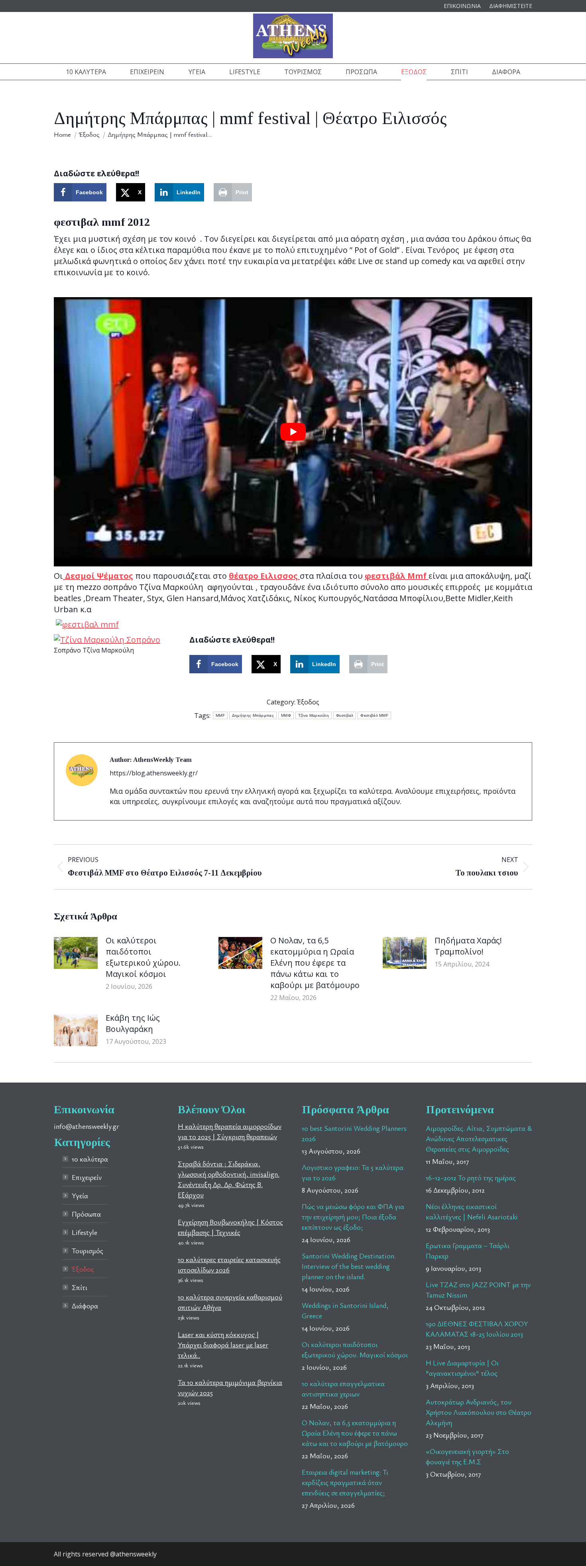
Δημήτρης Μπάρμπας (253, 715)
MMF (220, 715)
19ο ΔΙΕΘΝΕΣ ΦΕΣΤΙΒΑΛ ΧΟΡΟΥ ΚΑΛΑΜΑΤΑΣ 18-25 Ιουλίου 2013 (477, 1329)
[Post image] (76, 953)
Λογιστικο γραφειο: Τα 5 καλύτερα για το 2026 (352, 1172)
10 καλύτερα (90, 1159)
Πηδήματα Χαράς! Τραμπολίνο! (468, 946)
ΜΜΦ (286, 715)
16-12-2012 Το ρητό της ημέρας (471, 1177)
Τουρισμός (87, 1250)
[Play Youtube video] (293, 431)
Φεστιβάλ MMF (374, 715)
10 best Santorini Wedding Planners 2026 (354, 1133)
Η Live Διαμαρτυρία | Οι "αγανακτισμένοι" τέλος (462, 1368)
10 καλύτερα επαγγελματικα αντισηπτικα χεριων (343, 1388)
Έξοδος (308, 702)
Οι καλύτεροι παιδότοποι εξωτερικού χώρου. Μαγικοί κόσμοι (143, 957)
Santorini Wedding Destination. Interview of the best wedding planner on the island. (349, 1266)
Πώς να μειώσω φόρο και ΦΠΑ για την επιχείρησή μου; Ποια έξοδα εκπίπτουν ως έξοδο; (353, 1216)
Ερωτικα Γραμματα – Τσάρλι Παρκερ (467, 1250)
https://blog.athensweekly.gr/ (154, 773)
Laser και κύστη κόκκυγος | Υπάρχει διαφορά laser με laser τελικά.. (223, 1344)
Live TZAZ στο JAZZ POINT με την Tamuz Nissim (478, 1290)
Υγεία (80, 1195)
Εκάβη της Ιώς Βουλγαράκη (133, 1023)
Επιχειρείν (87, 1177)
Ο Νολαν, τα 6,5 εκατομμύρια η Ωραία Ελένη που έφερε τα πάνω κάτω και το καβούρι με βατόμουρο (315, 962)
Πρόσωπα (86, 1214)
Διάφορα (85, 1305)
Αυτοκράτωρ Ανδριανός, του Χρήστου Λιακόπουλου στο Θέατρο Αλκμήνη (478, 1412)
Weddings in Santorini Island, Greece (345, 1310)
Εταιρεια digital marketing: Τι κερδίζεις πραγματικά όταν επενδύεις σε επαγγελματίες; (345, 1482)
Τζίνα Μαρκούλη (313, 715)
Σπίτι (79, 1287)
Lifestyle (84, 1232)
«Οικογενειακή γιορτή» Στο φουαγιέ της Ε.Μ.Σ (467, 1456)
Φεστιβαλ (344, 715)
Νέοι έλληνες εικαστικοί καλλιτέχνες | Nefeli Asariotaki (472, 1211)
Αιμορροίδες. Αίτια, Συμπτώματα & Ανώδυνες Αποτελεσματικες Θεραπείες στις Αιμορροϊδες (479, 1138)
